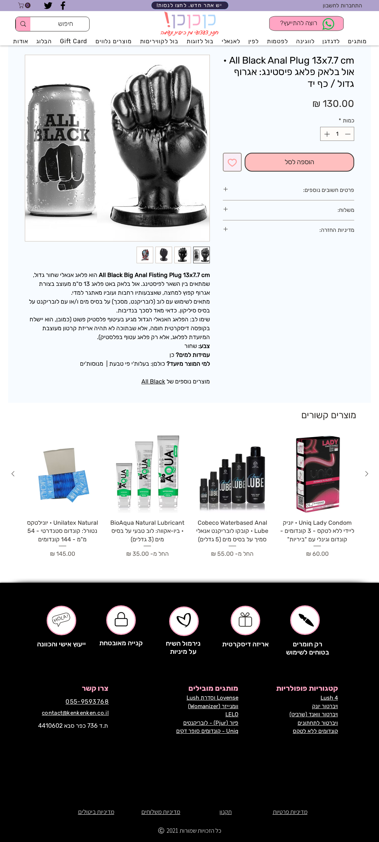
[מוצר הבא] (13, 473)
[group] (190, 501)
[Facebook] (62, 5)
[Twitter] (48, 5)
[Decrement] (348, 134)
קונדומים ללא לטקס (315, 731)
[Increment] (326, 134)
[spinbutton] (337, 134)
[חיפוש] (23, 24)
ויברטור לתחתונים (318, 723)
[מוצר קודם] (366, 473)
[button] (25, 5)
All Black (153, 381)
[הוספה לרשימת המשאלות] (232, 162)
